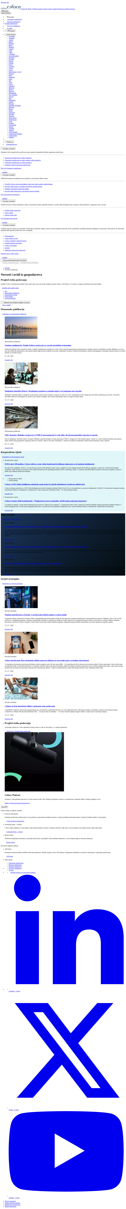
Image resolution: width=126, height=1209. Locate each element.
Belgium (11, 43)
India (10, 75)
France (11, 65)
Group (11, 70)
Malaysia (11, 88)
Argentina (12, 36)
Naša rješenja (9, 296)
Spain (10, 121)
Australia (11, 38)
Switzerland (12, 125)
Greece (11, 68)
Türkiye (11, 130)
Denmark (11, 58)
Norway (11, 97)
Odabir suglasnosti (10, 1206)
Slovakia (11, 114)
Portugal (11, 104)
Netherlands (12, 93)
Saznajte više (5, 2)
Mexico (11, 89)
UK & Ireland (13, 132)
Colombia (12, 54)
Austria (11, 40)
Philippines (12, 100)
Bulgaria (11, 47)
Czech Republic (14, 56)
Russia (11, 109)
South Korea (13, 120)
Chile (10, 50)
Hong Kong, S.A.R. (15, 72)
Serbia (11, 111)
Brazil (10, 45)
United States (13, 135)
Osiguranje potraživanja (16, 863)
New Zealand (13, 95)
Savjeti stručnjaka (10, 298)
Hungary (11, 73)
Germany (11, 66)
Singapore (12, 112)
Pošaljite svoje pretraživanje (30, 263)
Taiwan (11, 127)
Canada (11, 49)
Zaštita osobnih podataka (12, 1203)
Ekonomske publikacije (12, 293)
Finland (11, 63)
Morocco (11, 91)
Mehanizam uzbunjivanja (12, 1205)
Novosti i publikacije (15, 868)
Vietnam (11, 137)
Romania (11, 107)
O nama (11, 870)
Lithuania (12, 86)
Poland (11, 102)
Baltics (11, 42)
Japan (10, 82)
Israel (10, 79)
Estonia (11, 61)
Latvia (11, 84)
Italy (10, 81)
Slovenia (11, 116)
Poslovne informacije (15, 865)
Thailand (11, 128)
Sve (6, 291)
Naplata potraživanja (15, 866)
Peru (10, 98)
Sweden (11, 123)
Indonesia (12, 77)
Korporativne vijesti (11, 295)
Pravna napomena (10, 1201)
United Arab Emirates (15, 134)
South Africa (13, 118)
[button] (9, 17)
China (10, 52)
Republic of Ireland (15, 105)
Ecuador (11, 59)
